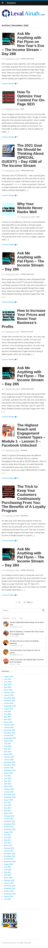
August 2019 (8, 896)
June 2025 (7, 714)
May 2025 (7, 717)
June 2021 (7, 837)
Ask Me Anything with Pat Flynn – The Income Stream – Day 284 (23, 557)
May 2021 (7, 840)
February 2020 (9, 880)
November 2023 (9, 765)
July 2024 (7, 743)
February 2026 (9, 693)
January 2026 (9, 695)
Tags (21, 618)
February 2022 (9, 816)
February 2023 (9, 789)
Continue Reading (8, 84)
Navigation (11, 3)
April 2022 (7, 811)
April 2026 (7, 687)
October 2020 (9, 859)
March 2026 (8, 690)
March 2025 (8, 722)
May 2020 (7, 872)
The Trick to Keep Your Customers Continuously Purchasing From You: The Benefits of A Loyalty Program (24, 498)
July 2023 (7, 776)
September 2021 (10, 829)
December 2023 (9, 762)
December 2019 (9, 886)
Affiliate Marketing (27, 59)
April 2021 (7, 843)
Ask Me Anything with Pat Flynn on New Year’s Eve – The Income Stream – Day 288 (23, 44)
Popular (6, 618)
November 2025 (9, 701)
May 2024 (7, 749)
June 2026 (7, 682)
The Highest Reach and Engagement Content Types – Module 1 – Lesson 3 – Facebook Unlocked (24, 435)
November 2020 (9, 856)
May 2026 (7, 684)
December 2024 (9, 730)
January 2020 (9, 883)
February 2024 (9, 757)
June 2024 (7, 746)
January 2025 (9, 727)
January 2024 (9, 760)
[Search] (43, 610)
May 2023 (7, 781)
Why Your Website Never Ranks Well (30, 208)
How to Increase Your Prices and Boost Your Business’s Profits (23, 319)
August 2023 (8, 773)
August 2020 (8, 864)
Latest (14, 618)
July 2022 (7, 802)
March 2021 (8, 845)
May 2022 (7, 808)
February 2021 (9, 848)
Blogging (24, 450)
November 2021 (9, 824)
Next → (29, 602)
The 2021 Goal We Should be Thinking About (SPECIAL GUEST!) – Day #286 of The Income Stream (23, 155)
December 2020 (9, 853)
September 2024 (10, 738)
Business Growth (27, 331)
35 (17, 478)
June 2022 (7, 805)
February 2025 (9, 725)
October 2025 (9, 703)
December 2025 (9, 698)
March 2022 (8, 813)
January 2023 (9, 792)
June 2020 (7, 870)
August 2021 (8, 832)
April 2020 (7, 875)
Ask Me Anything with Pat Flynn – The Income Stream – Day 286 (23, 261)
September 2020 (10, 862)
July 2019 (7, 899)
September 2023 (10, 770)
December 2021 (9, 821)
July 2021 (7, 835)
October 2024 (9, 735)
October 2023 (9, 768)
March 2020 (8, 878)
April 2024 (7, 752)
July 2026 (7, 679)
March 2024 (8, 754)
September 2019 (10, 894)
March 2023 (8, 786)
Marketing (24, 515)
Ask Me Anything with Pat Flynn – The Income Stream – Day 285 (23, 376)
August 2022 (8, 800)
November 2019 (9, 888)
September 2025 (10, 706)
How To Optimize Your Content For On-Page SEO (31, 98)
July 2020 (7, 867)
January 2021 (9, 851)
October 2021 (9, 827)
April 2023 (7, 784)
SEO (22, 109)
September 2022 (10, 797)
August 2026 (8, 676)
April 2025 (7, 719)
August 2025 (8, 709)
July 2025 (7, 711)
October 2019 (9, 891)
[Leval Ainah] (24, 17)
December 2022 (9, 794)
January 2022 (9, 819)
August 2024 (8, 741)
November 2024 (9, 733)
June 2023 (7, 778)
